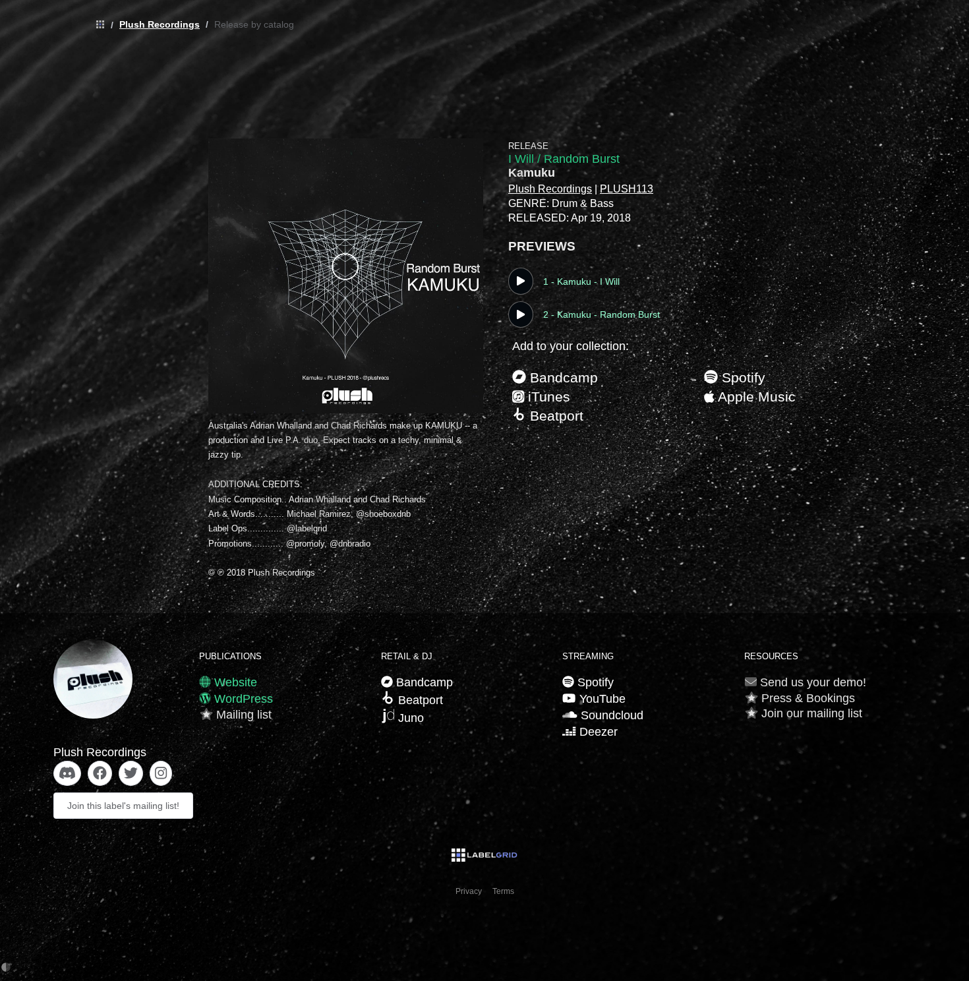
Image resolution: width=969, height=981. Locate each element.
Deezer (596, 731)
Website (234, 682)
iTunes (547, 396)
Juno (409, 718)
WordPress (242, 698)
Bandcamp (562, 377)
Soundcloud (610, 715)
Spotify (741, 377)
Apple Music (755, 396)
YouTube (600, 698)
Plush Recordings (159, 24)
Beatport (554, 415)
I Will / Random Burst (564, 158)
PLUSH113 (626, 188)
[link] (97, 25)
